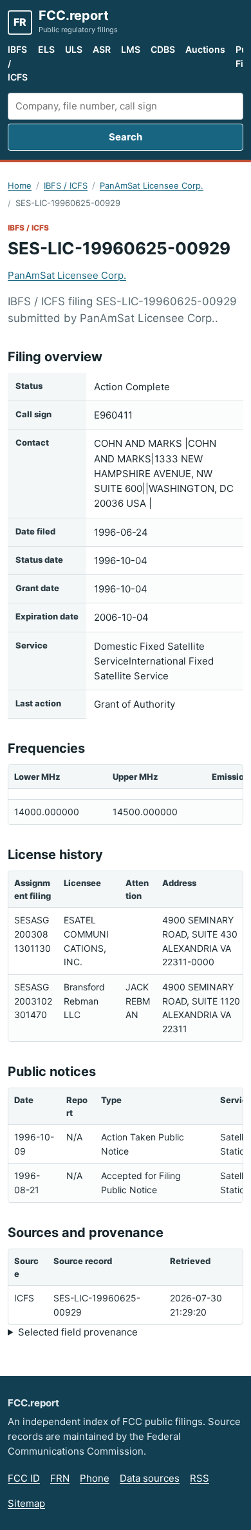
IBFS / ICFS (18, 63)
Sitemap (26, 1503)
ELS (46, 49)
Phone (94, 1478)
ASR (102, 49)
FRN (60, 1478)
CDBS (163, 49)
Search (125, 137)
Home (20, 185)
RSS (199, 1478)
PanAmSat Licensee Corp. (151, 185)
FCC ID (24, 1478)
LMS (130, 49)
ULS (73, 49)
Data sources (150, 1478)
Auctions (205, 49)
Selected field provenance (78, 1332)
